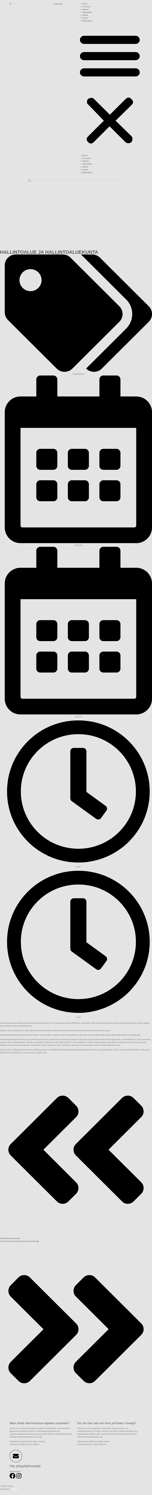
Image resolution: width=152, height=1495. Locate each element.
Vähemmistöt (87, 12)
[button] (109, 88)
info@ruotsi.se (15, 1471)
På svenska (86, 7)
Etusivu (85, 4)
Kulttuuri (85, 9)
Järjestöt (85, 15)
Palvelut (85, 18)
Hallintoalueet (87, 21)
